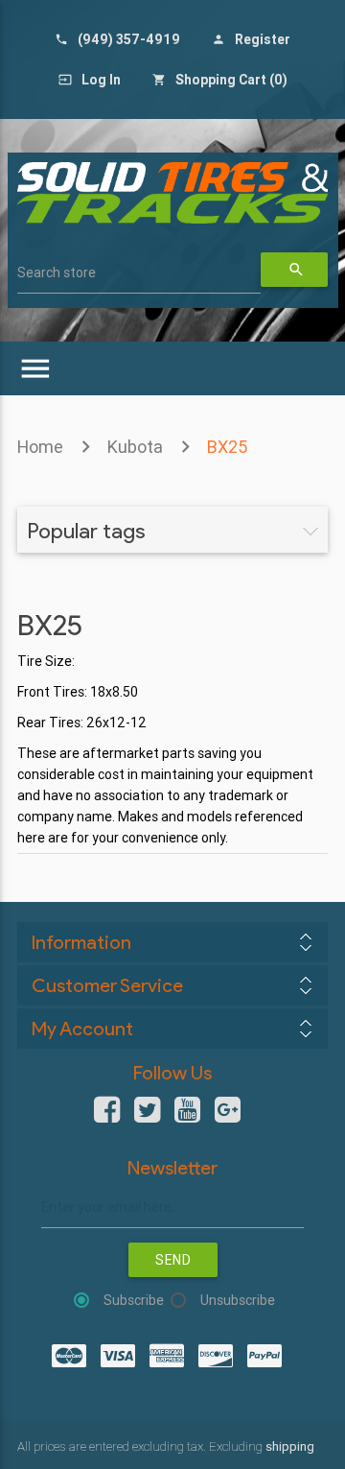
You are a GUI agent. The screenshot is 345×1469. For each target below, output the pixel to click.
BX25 (227, 447)
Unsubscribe (237, 1300)
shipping (289, 1446)
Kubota (135, 447)
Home (40, 447)
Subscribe (134, 1300)
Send (173, 1259)
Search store (56, 272)
